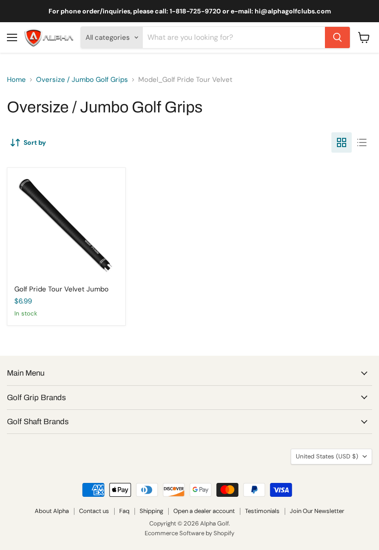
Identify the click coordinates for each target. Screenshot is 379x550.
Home (16, 80)
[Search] (337, 37)
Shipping (151, 511)
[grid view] (341, 142)
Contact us (94, 511)
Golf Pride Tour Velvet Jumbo (61, 289)
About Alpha (52, 511)
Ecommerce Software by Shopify (189, 533)
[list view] (362, 142)
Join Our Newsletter (317, 511)
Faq (124, 511)
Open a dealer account (204, 511)
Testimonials (262, 511)
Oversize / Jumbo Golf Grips (82, 80)
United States (327, 456)
